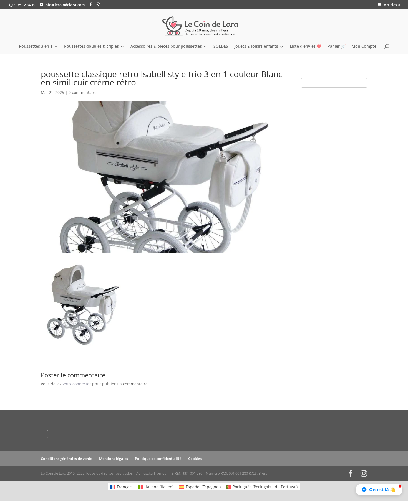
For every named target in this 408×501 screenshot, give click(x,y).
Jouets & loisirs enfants (256, 46)
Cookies (195, 458)
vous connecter (77, 383)
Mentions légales (113, 458)
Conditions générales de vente (66, 458)
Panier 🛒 (337, 46)
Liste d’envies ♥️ (305, 46)
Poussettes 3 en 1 (35, 46)
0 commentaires (84, 92)
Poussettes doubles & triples (91, 46)
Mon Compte (364, 46)
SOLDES (220, 46)
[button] (379, 489)
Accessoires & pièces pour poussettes (166, 46)
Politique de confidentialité (158, 458)
